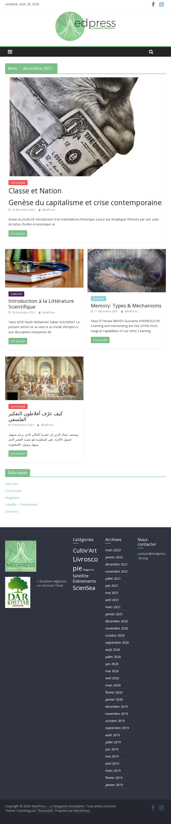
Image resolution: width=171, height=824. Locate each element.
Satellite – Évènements (21, 504)
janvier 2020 (114, 699)
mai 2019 (112, 756)
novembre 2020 (116, 628)
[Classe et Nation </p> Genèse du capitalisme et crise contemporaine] (85, 80)
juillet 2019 (113, 742)
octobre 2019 (115, 721)
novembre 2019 (116, 714)
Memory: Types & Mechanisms (126, 305)
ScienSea (98, 299)
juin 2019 (111, 749)
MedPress (49, 210)
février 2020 (113, 692)
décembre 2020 (116, 621)
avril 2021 (112, 600)
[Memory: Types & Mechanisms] (127, 251)
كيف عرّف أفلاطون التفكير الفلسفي (35, 416)
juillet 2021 (113, 578)
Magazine (12, 497)
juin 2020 (111, 664)
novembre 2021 (116, 571)
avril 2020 (112, 678)
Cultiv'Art (16, 294)
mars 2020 (113, 685)
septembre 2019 (117, 728)
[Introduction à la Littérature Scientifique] (44, 251)
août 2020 (112, 650)
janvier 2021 (114, 614)
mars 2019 (113, 770)
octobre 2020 (115, 635)
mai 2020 (112, 671)
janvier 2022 (114, 557)
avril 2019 (112, 763)
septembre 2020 (117, 642)
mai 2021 (112, 593)
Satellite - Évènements (84, 578)
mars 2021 (113, 607)
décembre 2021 (116, 564)
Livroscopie (18, 182)
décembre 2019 (116, 706)
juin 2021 (111, 585)
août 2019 (112, 735)
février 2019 (113, 778)
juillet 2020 (113, 657)
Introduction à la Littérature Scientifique (41, 303)
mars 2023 (113, 550)
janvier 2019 (114, 785)
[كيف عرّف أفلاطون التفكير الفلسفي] (44, 359)
